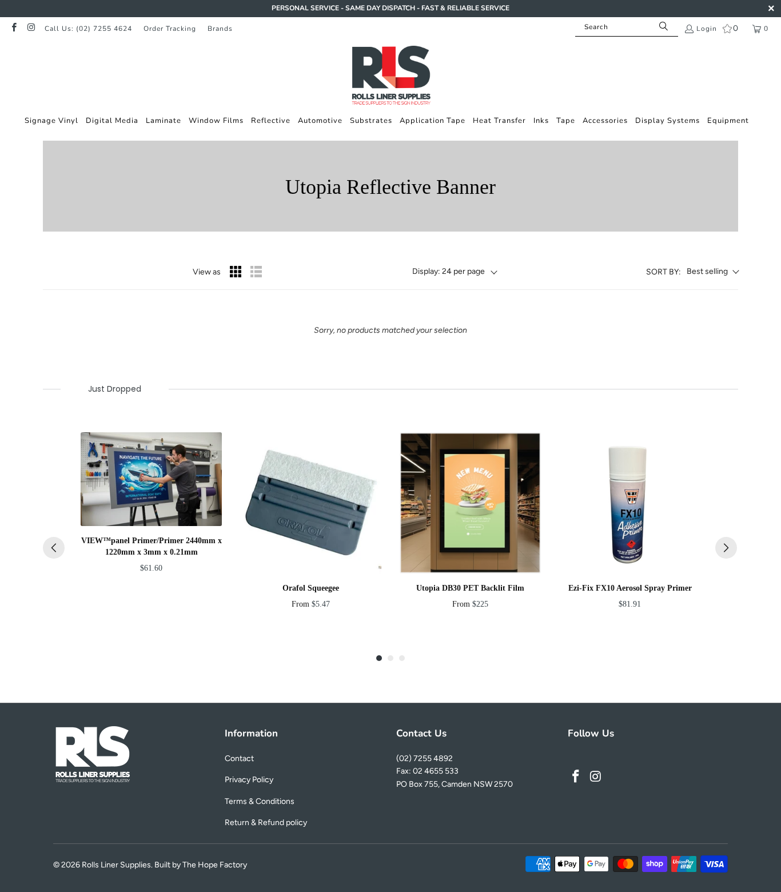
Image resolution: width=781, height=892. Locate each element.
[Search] (663, 27)
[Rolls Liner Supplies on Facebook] (13, 28)
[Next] (726, 548)
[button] (51, 120)
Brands (220, 28)
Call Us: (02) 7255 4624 (88, 28)
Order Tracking (170, 28)
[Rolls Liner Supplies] (390, 76)
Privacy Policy (249, 780)
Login (706, 28)
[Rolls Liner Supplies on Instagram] (30, 28)
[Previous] (54, 548)
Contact (239, 758)
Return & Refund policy (266, 822)
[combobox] (626, 27)
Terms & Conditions (259, 801)
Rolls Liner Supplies (116, 865)
